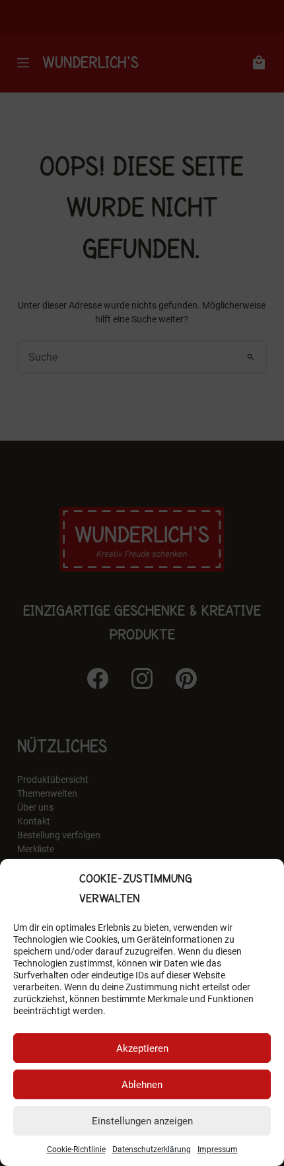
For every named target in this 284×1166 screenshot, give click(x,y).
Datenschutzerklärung (151, 1149)
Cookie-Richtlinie (76, 1149)
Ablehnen (142, 1085)
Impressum (217, 1149)
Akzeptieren (142, 1048)
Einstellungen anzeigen (142, 1121)
